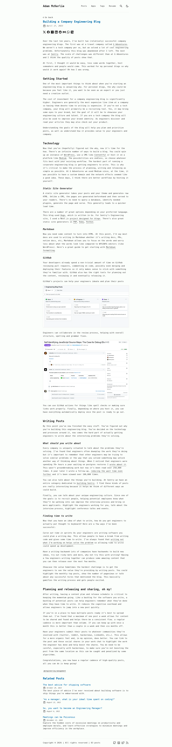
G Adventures (120, 44)
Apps (93, 6)
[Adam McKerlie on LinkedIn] (119, 743)
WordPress (69, 155)
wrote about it (118, 464)
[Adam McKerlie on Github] (114, 743)
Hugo (62, 215)
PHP (75, 222)
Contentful (100, 155)
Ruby (81, 222)
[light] (127, 6)
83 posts (95, 743)
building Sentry (85, 483)
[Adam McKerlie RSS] (127, 743)
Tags (102, 6)
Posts (84, 6)
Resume (112, 6)
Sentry (54, 54)
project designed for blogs (85, 218)
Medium (62, 158)
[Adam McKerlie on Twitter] (123, 743)
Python (89, 222)
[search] (121, 6)
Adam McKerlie (53, 6)
